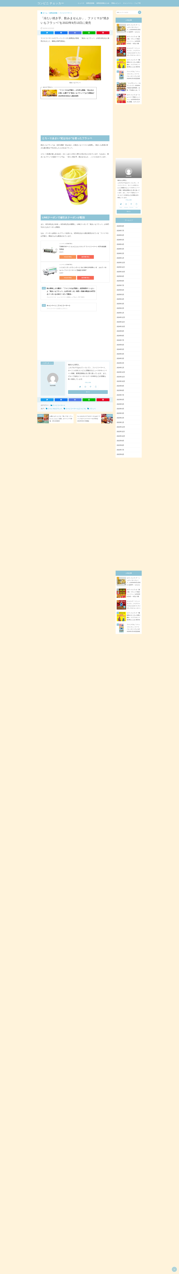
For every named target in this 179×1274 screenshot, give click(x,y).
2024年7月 (120, 340)
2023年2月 (120, 418)
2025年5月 (120, 294)
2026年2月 (120, 253)
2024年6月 (120, 345)
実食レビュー (116, 3)
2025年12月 (121, 262)
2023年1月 (120, 422)
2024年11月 (121, 322)
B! (75, 33)
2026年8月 (120, 226)
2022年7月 (120, 450)
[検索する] (139, 12)
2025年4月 (120, 299)
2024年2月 (120, 363)
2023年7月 (120, 395)
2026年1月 (120, 258)
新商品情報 (90, 3)
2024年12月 (121, 317)
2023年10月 (121, 381)
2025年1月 (120, 313)
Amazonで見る (68, 257)
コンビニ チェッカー (50, 3)
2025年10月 (121, 272)
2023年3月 (120, 413)
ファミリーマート (65, 13)
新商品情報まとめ (102, 3)
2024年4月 (120, 354)
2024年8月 (120, 336)
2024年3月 (120, 358)
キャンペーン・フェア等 (132, 3)
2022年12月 (121, 427)
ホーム (44, 13)
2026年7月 (120, 231)
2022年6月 (120, 454)
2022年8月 (120, 445)
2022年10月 (121, 436)
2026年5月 (120, 240)
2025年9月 (120, 276)
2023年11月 (121, 377)
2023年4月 (120, 409)
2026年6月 (120, 235)
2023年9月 (120, 386)
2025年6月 (120, 290)
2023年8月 (120, 390)
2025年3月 (120, 304)
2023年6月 (120, 399)
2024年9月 (120, 331)
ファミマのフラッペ (55, 409)
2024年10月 (121, 326)
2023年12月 (121, 372)
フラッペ (92, 409)
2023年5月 (120, 404)
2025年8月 (120, 281)
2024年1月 (120, 368)
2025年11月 (121, 267)
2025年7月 (120, 285)
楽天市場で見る (85, 257)
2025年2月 (120, 308)
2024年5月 (120, 349)
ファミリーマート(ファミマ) (76, 409)
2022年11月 (121, 431)
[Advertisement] (75, 115)
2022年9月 (120, 441)
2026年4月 (120, 244)
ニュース (81, 3)
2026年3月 (120, 249)
